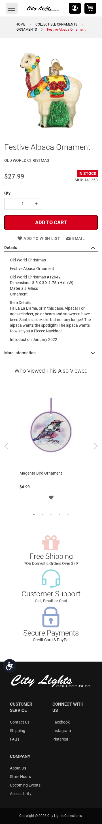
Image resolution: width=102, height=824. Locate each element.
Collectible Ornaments (56, 24)
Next (96, 446)
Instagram (61, 730)
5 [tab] (68, 515)
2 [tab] (42, 515)
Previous (6, 446)
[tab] (51, 247)
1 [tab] (34, 515)
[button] (75, 8)
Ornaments (26, 30)
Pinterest (60, 739)
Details (10, 247)
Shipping (17, 730)
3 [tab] (51, 515)
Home (20, 24)
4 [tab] (59, 515)
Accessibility (20, 793)
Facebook (61, 722)
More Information (20, 353)
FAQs (14, 739)
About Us (18, 768)
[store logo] (43, 8)
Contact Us (19, 722)
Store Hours (20, 776)
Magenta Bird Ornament (41, 473)
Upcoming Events (25, 785)
